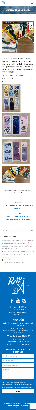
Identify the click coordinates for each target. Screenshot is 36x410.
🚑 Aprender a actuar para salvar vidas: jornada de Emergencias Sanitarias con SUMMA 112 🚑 (18, 242)
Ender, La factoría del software (18, 405)
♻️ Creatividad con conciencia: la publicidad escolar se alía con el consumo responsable (18, 261)
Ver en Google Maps (18, 329)
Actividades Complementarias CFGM (13, 23)
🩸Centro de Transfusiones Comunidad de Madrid (18, 251)
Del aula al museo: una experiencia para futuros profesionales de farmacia (17, 247)
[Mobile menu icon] (32, 3)
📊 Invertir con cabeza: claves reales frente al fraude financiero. (16, 255)
